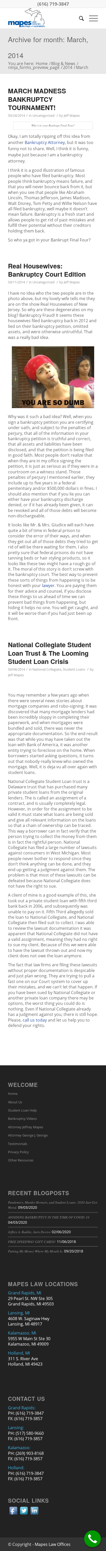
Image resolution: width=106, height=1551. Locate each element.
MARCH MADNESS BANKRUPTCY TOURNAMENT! (37, 99)
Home (42, 64)
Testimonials (17, 1143)
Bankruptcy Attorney (45, 142)
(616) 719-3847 (53, 4)
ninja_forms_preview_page (33, 67)
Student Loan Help (22, 1110)
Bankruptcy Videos (22, 1118)
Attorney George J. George (28, 1135)
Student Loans (74, 669)
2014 (67, 67)
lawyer (48, 585)
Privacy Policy (18, 1152)
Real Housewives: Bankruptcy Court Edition (47, 270)
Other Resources (20, 1160)
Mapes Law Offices (52, 1544)
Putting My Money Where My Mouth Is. (35, 1251)
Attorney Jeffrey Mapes (25, 1127)
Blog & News (63, 64)
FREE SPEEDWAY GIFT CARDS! (32, 1241)
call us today (35, 1020)
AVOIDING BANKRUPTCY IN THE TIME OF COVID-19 (48, 1217)
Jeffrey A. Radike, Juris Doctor (29, 1231)
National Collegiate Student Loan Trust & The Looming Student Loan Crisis (49, 653)
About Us (15, 1102)
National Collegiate (46, 669)
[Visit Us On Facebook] (13, 1514)
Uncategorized (43, 115)
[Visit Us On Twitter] (24, 1514)
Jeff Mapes (72, 115)
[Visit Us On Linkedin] (34, 1514)
